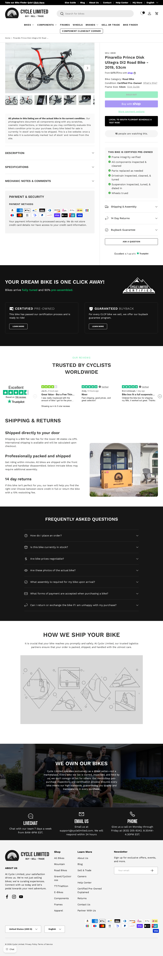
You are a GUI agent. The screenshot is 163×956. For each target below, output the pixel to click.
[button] (156, 13)
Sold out (131, 94)
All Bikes (59, 858)
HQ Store (137, 2)
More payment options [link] (131, 111)
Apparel (58, 910)
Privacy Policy (31, 944)
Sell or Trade (111, 25)
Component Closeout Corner (81, 31)
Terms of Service (45, 944)
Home (7, 38)
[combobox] (95, 13)
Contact (107, 2)
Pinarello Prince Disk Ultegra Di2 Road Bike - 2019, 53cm (31, 38)
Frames (65, 25)
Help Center (122, 2)
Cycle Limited (18, 944)
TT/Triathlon (61, 886)
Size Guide (70, 2)
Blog (82, 2)
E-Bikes (58, 892)
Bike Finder (130, 25)
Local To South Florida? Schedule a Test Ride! (130, 121)
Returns (82, 898)
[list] (49, 68)
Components (61, 898)
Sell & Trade (84, 870)
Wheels (78, 25)
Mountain (59, 864)
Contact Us (84, 904)
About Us (94, 2)
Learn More (18, 326)
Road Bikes (60, 870)
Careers (82, 876)
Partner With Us (87, 910)
